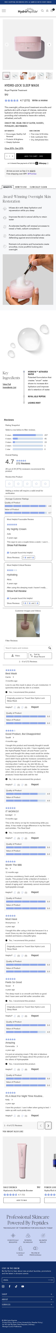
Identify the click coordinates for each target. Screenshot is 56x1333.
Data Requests (22, 1324)
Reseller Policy (37, 1322)
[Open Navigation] (4, 11)
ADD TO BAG (22, 1200)
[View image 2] (15, 75)
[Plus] (13, 156)
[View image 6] (49, 75)
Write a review (40, 100)
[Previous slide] (7, 45)
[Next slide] (49, 45)
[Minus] (6, 156)
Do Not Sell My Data (9, 1324)
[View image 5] (40, 75)
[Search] (42, 10)
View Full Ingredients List (9, 386)
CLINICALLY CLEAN (38, 187)
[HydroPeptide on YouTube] (22, 1286)
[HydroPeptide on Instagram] (3, 1286)
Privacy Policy (7, 1322)
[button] (52, 10)
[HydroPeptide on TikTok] (16, 1286)
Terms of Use (17, 1322)
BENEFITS (7, 187)
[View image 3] (23, 75)
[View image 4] (32, 75)
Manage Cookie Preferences (12, 1327)
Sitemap (31, 1324)
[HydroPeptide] (28, 10)
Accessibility (26, 1322)
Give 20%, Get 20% (14, 148)
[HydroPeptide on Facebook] (9, 1286)
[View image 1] (6, 75)
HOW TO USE (21, 187)
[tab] (8, 187)
